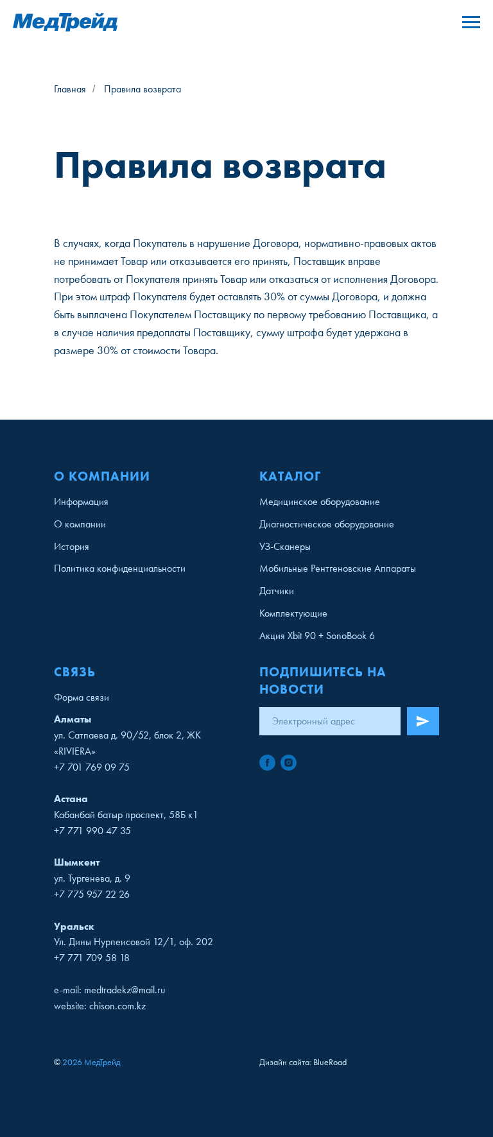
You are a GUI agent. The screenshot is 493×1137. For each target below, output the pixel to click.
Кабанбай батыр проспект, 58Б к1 (126, 814)
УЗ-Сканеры (285, 546)
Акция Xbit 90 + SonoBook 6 (317, 635)
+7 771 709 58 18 (92, 957)
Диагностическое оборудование (326, 524)
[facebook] (267, 763)
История (71, 546)
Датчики (276, 590)
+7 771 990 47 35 (92, 830)
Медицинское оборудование (319, 501)
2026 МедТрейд (91, 1062)
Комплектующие (293, 613)
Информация (81, 501)
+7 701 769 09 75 (92, 767)
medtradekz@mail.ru (124, 989)
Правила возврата (142, 89)
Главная (70, 89)
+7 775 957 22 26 (92, 894)
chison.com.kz (117, 1006)
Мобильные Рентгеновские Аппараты (337, 568)
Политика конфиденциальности (120, 568)
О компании (80, 524)
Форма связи (81, 697)
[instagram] (289, 763)
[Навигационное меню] (471, 22)
